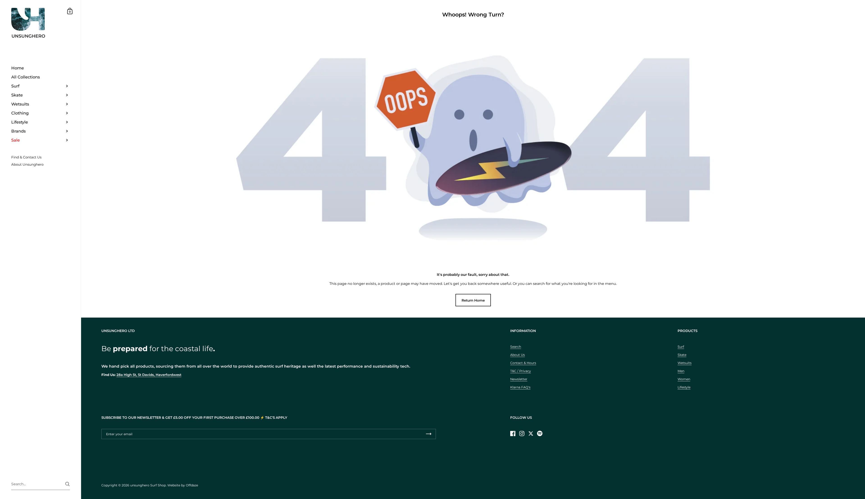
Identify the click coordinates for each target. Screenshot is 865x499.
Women (684, 379)
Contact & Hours (523, 363)
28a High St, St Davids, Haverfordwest (148, 375)
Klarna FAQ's (520, 387)
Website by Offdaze (182, 485)
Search (515, 347)
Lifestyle (684, 387)
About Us (517, 355)
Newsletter (518, 379)
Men (681, 371)
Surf (681, 347)
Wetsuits (685, 363)
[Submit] (67, 484)
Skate (682, 355)
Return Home (473, 300)
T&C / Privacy (520, 371)
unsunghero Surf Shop (148, 485)
